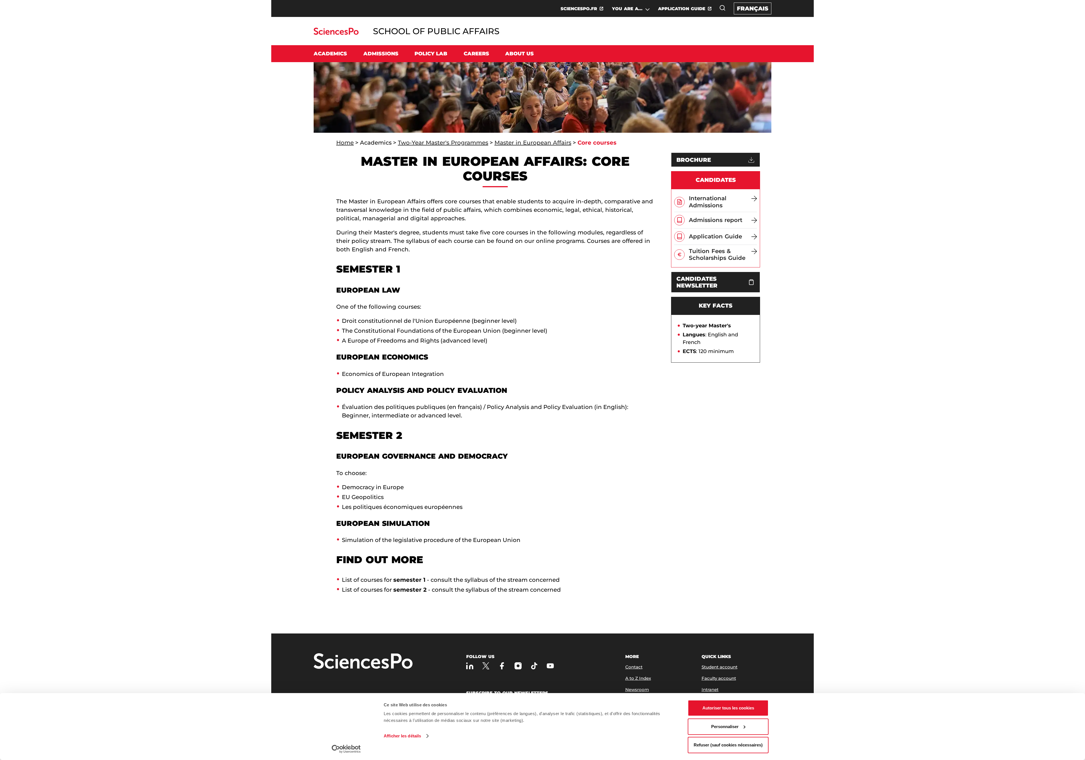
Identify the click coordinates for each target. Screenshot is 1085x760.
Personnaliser (725, 726)
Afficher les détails (402, 735)
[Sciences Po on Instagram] (518, 665)
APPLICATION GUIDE (681, 8)
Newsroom (637, 689)
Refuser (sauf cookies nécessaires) (728, 744)
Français (752, 8)
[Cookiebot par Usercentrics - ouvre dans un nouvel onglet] (346, 749)
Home (345, 142)
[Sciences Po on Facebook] (501, 665)
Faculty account (719, 678)
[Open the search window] (722, 8)
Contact (634, 667)
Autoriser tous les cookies (728, 707)
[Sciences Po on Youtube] (550, 665)
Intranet (710, 689)
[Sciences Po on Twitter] (485, 665)
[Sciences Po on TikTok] (534, 665)
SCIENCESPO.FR (579, 8)
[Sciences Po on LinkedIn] (469, 665)
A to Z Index (638, 678)
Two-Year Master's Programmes (443, 142)
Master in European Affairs (532, 142)
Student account (719, 667)
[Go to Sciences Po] (336, 33)
